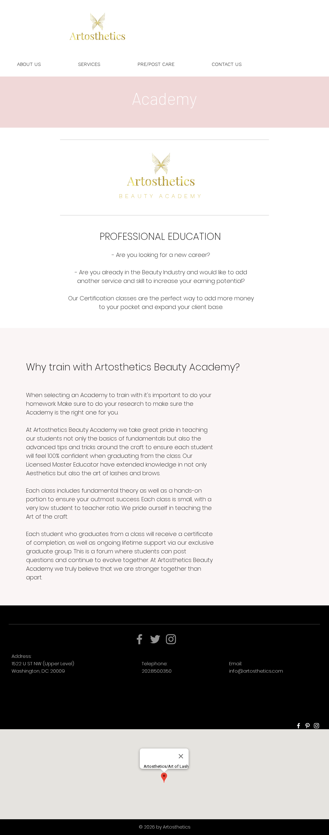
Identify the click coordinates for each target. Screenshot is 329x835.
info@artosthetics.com (256, 670)
